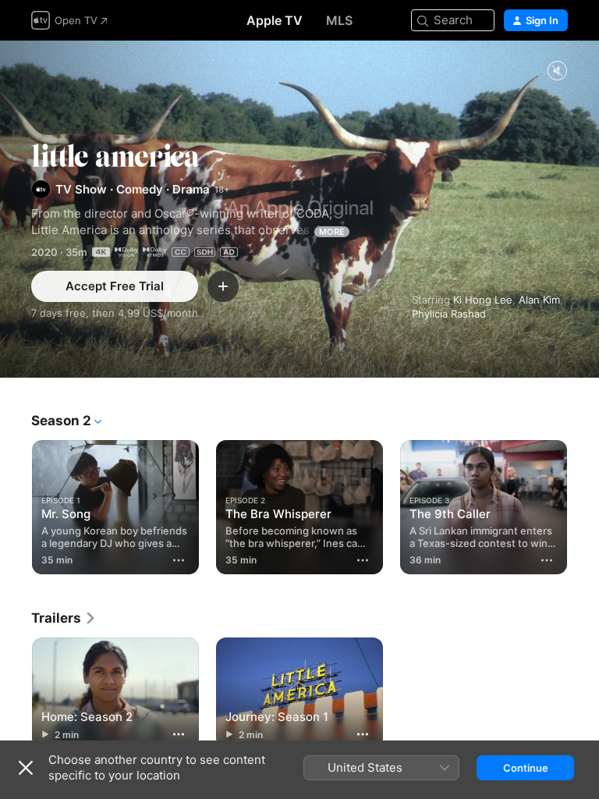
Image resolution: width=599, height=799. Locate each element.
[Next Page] (583, 504)
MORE (332, 231)
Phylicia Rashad (449, 313)
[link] (64, 618)
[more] (179, 560)
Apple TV (274, 20)
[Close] (26, 768)
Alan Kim (539, 299)
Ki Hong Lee (482, 299)
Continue (525, 768)
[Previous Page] (16, 504)
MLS (339, 20)
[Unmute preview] (557, 71)
